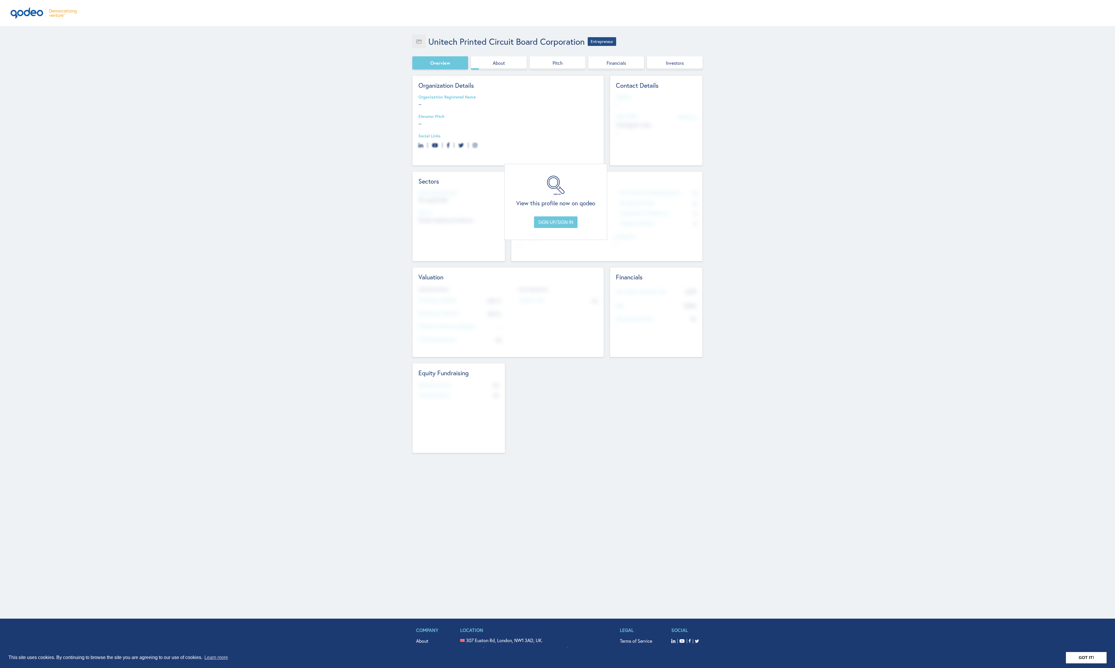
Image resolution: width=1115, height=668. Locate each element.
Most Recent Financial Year (641, 291)
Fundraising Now (434, 395)
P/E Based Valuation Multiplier (447, 326)
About (499, 63)
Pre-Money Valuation (437, 300)
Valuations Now (433, 289)
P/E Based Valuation (437, 339)
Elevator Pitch (431, 116)
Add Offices (687, 116)
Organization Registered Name (447, 97)
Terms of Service (636, 641)
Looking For (624, 236)
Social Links (429, 136)
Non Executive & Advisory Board (650, 193)
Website (623, 97)
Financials (616, 63)
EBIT (620, 306)
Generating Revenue (634, 319)
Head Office (627, 116)
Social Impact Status (438, 193)
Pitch (558, 63)
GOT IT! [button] (1086, 657)
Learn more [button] (216, 657)
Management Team (637, 203)
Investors (675, 63)
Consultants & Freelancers (644, 213)
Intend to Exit (531, 300)
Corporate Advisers (637, 223)
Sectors (425, 212)
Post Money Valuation (439, 313)
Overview (440, 63)
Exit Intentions (533, 289)
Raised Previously (434, 385)
